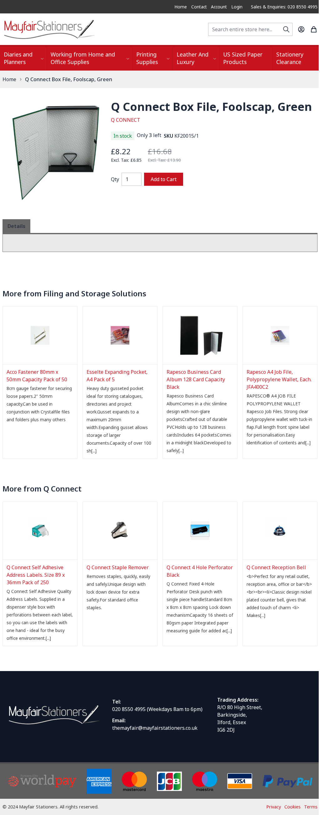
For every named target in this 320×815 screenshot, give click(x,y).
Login (236, 7)
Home (180, 7)
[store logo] (49, 29)
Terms (311, 807)
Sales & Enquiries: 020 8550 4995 (284, 7)
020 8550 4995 (129, 709)
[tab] (16, 226)
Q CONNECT (125, 119)
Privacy (273, 807)
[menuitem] (23, 59)
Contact (199, 7)
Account (219, 7)
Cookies (292, 807)
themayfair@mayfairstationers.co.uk (155, 727)
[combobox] (250, 29)
